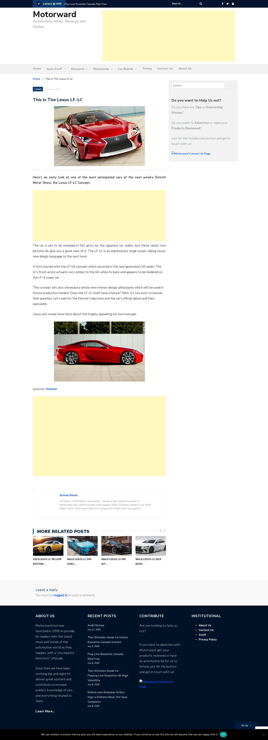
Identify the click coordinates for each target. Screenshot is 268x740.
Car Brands (125, 69)
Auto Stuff (54, 69)
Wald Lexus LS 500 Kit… (113, 561)
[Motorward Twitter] (227, 4)
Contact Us (165, 69)
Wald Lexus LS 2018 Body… (148, 561)
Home (37, 69)
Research (77, 69)
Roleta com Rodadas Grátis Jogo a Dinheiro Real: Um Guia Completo (107, 697)
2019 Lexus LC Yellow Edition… (47, 561)
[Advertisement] (168, 35)
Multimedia (101, 69)
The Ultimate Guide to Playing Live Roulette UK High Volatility (108, 675)
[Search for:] (183, 3)
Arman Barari (69, 495)
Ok (223, 734)
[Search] (201, 3)
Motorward (54, 14)
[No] (263, 734)
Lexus (38, 89)
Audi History (96, 625)
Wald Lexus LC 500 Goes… (79, 561)
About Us (185, 69)
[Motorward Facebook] (222, 4)
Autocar (51, 389)
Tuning (147, 69)
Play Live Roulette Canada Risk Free (86, 4)
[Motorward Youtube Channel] (233, 4)
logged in (60, 595)
